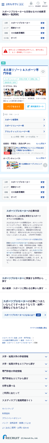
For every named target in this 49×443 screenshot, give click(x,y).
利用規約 (6, 413)
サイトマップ (8, 409)
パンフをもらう (13, 106)
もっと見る (40, 143)
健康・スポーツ (26, 340)
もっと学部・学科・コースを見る (23, 137)
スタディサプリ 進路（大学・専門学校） (17, 338)
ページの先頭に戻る (39, 328)
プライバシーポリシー (11, 418)
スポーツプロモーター (24, 343)
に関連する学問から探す (23, 279)
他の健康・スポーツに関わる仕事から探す (23, 288)
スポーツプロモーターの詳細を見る (29, 239)
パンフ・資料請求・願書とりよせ (16, 423)
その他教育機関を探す (10, 340)
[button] (45, 165)
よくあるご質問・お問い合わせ (15, 428)
